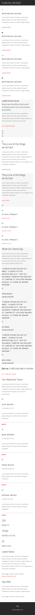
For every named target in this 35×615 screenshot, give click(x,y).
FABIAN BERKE (16, 609)
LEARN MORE (6, 27)
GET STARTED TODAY (9, 374)
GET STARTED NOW (8, 126)
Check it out (6, 218)
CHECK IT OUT (6, 231)
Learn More (5, 200)
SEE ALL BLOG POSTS (9, 576)
